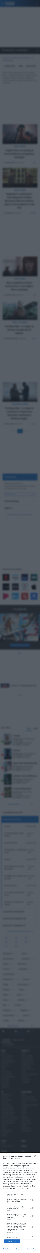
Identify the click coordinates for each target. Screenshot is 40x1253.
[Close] (36, 1157)
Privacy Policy (32, 1249)
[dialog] (20, 1202)
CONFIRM (12, 1241)
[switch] (31, 1200)
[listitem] (20, 1195)
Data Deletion (7, 1249)
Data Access (20, 1249)
